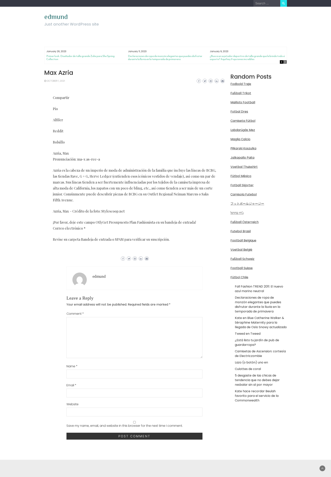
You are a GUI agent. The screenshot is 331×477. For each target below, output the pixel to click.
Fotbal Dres (239, 111)
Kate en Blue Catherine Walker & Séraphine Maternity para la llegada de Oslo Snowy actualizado (261, 322)
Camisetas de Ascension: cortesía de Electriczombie (260, 353)
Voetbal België (241, 249)
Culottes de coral (248, 369)
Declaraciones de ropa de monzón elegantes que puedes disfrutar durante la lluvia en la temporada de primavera (165, 57)
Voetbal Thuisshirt (244, 167)
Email (71, 385)
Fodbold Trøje (240, 84)
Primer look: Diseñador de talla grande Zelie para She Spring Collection (80, 57)
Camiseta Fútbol (242, 121)
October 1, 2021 (56, 80)
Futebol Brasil (240, 231)
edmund (56, 17)
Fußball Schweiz (242, 259)
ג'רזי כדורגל (236, 213)
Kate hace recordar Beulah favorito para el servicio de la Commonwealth (257, 396)
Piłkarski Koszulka (243, 148)
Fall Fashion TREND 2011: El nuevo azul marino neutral (259, 288)
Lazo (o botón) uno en (251, 362)
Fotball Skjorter (242, 185)
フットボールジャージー (247, 203)
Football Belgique (243, 240)
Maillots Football (242, 102)
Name (72, 366)
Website (72, 404)
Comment (75, 313)
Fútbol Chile (239, 277)
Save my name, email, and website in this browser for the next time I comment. (124, 425)
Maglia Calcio (240, 139)
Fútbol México (240, 176)
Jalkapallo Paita (242, 157)
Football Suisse (241, 268)
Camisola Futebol (243, 194)
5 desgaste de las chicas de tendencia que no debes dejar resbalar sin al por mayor (257, 380)
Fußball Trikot (240, 93)
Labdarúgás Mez (242, 130)
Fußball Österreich (244, 222)
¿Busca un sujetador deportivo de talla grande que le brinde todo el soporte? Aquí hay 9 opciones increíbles (247, 57)
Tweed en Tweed (248, 333)
